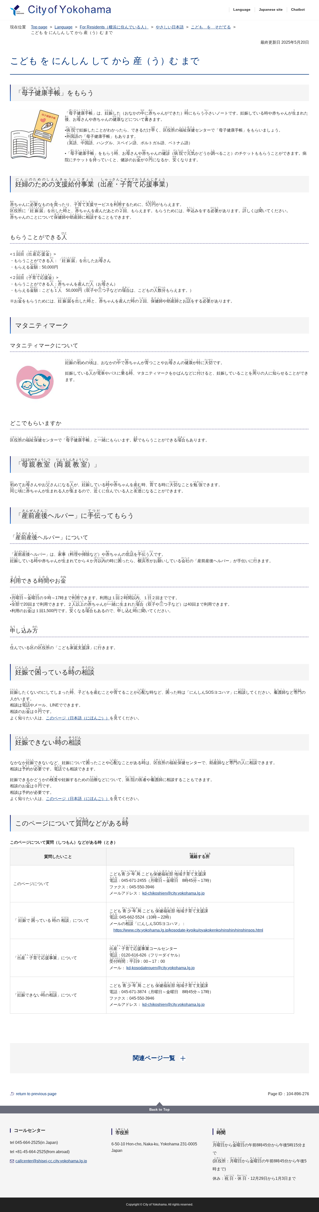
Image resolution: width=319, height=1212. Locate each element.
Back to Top (159, 1109)
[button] (159, 1058)
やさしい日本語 (170, 27)
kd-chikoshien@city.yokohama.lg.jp (173, 893)
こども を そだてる (211, 27)
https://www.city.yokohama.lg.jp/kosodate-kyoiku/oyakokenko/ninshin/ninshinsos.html (188, 930)
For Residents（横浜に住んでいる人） (114, 27)
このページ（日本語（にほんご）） (78, 718)
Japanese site (271, 9)
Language (241, 9)
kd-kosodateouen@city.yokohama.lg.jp (160, 968)
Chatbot (298, 9)
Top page (39, 27)
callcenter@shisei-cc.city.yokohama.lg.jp (51, 1161)
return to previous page (36, 1094)
